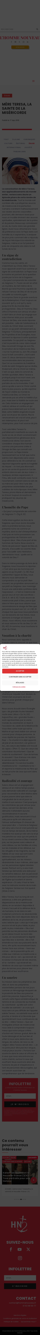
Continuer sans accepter (20, 677)
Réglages (20, 683)
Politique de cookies (19, 687)
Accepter (20, 671)
